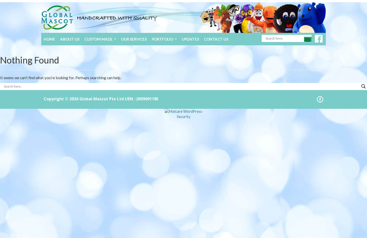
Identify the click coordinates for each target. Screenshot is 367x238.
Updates (190, 39)
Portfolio (165, 40)
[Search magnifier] (308, 40)
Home (49, 39)
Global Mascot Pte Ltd (101, 99)
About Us (69, 39)
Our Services (134, 39)
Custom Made (100, 40)
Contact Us (216, 39)
